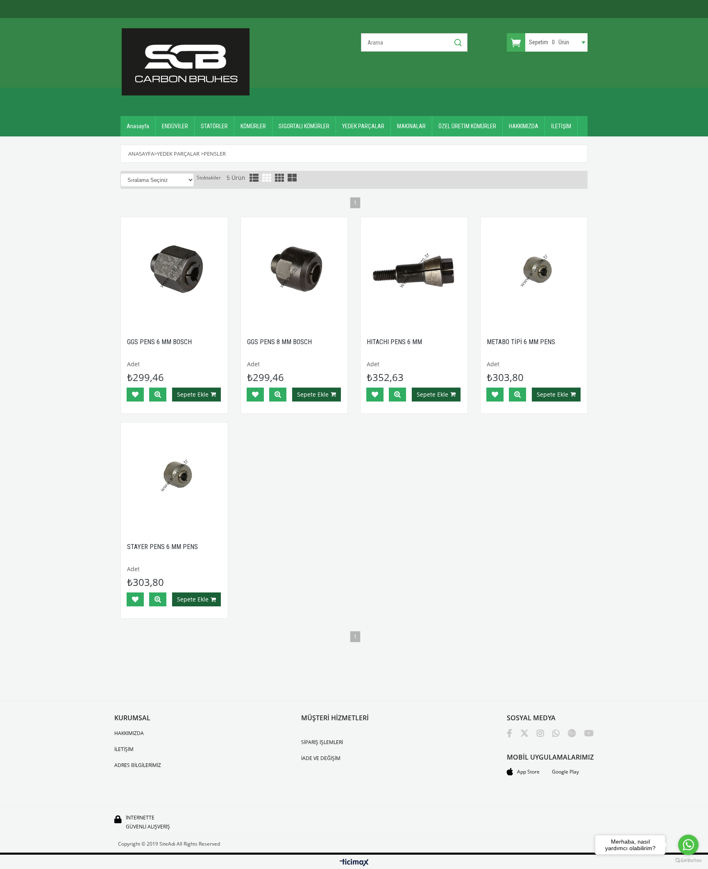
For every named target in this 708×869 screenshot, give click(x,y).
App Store (528, 771)
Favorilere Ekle (135, 395)
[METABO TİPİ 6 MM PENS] (534, 270)
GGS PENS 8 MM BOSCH (279, 342)
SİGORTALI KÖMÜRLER (304, 126)
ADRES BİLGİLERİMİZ (137, 765)
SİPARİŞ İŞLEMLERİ (322, 742)
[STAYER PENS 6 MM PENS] (174, 475)
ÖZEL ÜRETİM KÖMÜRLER (467, 126)
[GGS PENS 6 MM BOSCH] (174, 270)
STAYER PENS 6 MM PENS (162, 547)
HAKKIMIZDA (523, 126)
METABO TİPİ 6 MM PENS (521, 342)
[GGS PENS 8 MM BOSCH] (294, 270)
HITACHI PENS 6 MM (394, 342)
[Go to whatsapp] (688, 845)
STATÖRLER (214, 126)
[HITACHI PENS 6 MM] (414, 270)
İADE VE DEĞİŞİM (320, 758)
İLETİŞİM (561, 126)
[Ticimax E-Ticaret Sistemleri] (354, 863)
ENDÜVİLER (175, 126)
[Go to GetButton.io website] (688, 860)
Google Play (565, 771)
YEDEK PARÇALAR (363, 126)
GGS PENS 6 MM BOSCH (159, 342)
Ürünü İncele (157, 395)
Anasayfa (138, 126)
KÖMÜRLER (253, 126)
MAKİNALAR (411, 126)
